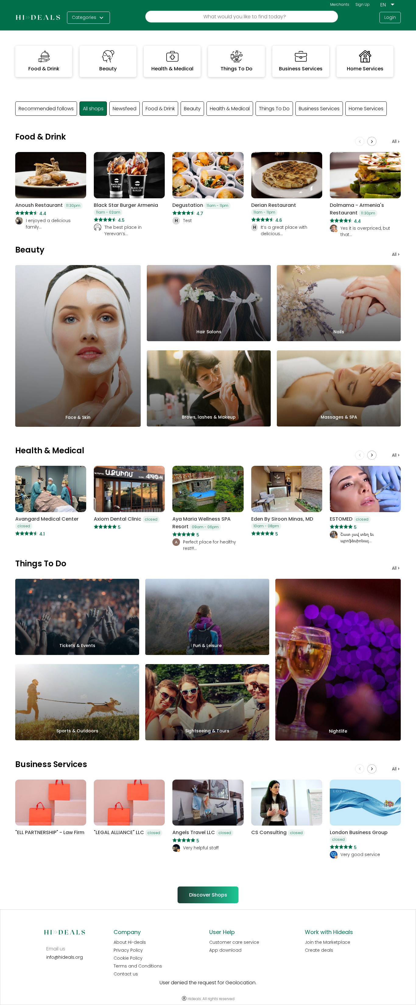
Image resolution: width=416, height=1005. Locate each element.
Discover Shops (208, 894)
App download (225, 950)
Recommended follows (46, 108)
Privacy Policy (128, 950)
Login (390, 17)
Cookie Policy (128, 958)
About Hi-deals (130, 942)
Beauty (192, 108)
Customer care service (234, 942)
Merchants (339, 4)
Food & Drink (160, 108)
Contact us (126, 974)
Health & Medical (230, 108)
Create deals (319, 950)
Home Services (366, 108)
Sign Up (362, 4)
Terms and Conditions (138, 966)
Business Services (319, 108)
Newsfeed (124, 108)
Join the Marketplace (327, 942)
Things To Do (274, 108)
